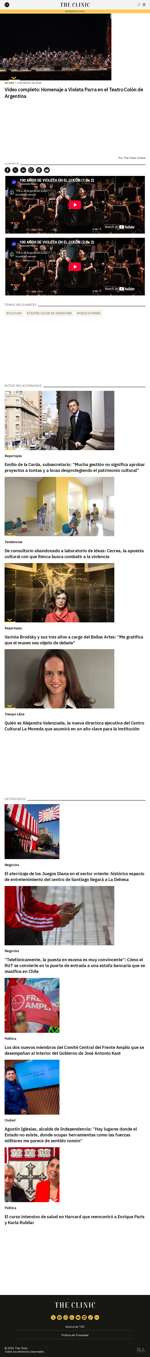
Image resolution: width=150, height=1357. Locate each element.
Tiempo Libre (15, 714)
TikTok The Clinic (90, 1317)
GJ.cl (140, 1351)
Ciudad (10, 1120)
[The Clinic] (10, 4)
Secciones (144, 4)
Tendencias (13, 542)
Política (10, 1038)
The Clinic (21, 1348)
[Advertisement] (75, 350)
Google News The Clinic (96, 1317)
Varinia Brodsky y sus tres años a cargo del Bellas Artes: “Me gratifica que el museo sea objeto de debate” (74, 640)
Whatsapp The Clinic (72, 1317)
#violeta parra (88, 313)
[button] (7, 170)
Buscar (139, 4)
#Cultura (14, 313)
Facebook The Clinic (59, 1317)
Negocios (12, 865)
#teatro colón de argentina (49, 313)
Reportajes (13, 456)
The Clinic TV (78, 1317)
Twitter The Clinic (53, 1317)
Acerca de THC (75, 1326)
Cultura (9, 83)
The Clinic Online (134, 158)
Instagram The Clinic (65, 1317)
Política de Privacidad (74, 1335)
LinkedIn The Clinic (84, 1317)
